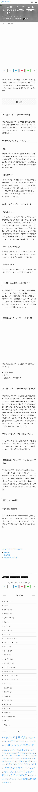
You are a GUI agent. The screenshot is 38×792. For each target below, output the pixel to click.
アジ (13, 741)
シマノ (7, 634)
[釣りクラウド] (6, 2)
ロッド (7, 684)
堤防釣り (8, 692)
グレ (5, 753)
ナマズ (7, 655)
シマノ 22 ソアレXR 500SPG (12, 549)
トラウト (8, 651)
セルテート (22, 756)
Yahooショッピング (11, 557)
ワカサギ (5, 779)
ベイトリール (9, 667)
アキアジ (7, 741)
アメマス (30, 741)
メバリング (23, 16)
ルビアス (32, 775)
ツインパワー (12, 761)
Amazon (7, 552)
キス (6, 622)
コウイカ (13, 753)
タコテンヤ (27, 758)
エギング (8, 609)
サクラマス (31, 753)
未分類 (7, 704)
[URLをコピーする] (33, 70)
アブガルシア (22, 741)
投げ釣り (8, 700)
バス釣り (8, 659)
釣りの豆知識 (9, 717)
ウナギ (7, 605)
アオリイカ (20, 737)
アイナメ (7, 737)
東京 (7, 708)
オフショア (9, 618)
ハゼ (29, 761)
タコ (20, 758)
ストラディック (12, 755)
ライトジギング (19, 775)
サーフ (7, 626)
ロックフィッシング (11, 679)
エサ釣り (8, 613)
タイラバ (13, 758)
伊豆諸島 (8, 688)
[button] (4, 70)
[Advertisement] (19, 45)
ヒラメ (19, 764)
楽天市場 (7, 555)
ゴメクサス (22, 753)
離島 (6, 721)
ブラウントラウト (16, 767)
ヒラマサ (11, 764)
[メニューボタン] (36, 2)
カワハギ (15, 750)
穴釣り (7, 712)
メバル (14, 772)
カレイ (7, 750)
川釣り (7, 696)
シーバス (8, 630)
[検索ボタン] (32, 2)
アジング (6, 16)
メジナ (6, 772)
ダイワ (7, 646)
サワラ (4, 756)
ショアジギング (10, 638)
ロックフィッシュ (11, 675)
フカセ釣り (9, 663)
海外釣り (7, 782)
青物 (7, 725)
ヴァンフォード (14, 779)
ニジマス (21, 761)
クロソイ (24, 750)
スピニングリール (14, 16)
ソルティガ (30, 755)
